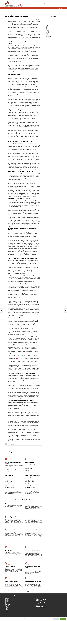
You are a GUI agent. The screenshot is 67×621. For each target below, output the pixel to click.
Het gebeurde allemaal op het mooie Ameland (41, 603)
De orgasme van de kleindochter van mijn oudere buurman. (41, 607)
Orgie (47, 28)
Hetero (47, 21)
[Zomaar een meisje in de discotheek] (66, 310)
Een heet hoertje (9, 487)
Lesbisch (30, 499)
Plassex (47, 30)
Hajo (36, 598)
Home (44, 3)
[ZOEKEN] (59, 8)
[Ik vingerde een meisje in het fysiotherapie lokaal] (1, 310)
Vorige (5, 10)
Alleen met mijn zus (30, 462)
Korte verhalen (48, 24)
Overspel (47, 29)
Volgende (61, 10)
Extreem (47, 20)
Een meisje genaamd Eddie (31, 487)
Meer (15, 469)
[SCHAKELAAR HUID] (61, 8)
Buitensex (7, 598)
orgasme (30, 405)
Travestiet (12, 485)
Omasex (47, 27)
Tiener (47, 33)
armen (17, 358)
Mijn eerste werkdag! (10, 503)
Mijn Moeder (8, 550)
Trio (47, 35)
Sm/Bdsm (48, 32)
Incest (47, 23)
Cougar (7, 599)
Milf (47, 26)
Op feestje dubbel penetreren (32, 475)
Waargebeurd (48, 36)
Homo (47, 22)
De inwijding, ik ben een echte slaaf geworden (41, 600)
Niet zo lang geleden (10, 475)
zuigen (32, 359)
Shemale (47, 31)
